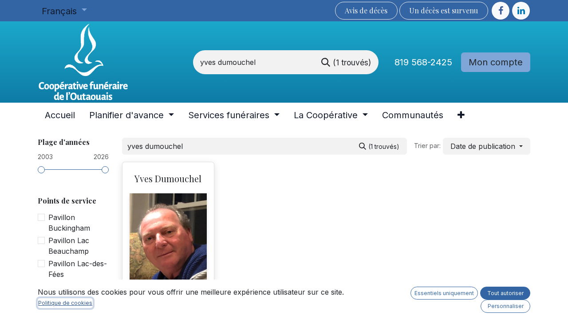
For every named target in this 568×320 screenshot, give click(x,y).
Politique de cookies (65, 303)
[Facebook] (500, 11)
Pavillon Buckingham (69, 222)
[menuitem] (60, 115)
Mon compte (496, 62)
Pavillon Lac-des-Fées (77, 269)
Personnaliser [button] (506, 306)
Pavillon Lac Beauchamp (68, 246)
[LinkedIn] (521, 11)
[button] (486, 146)
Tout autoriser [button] (505, 293)
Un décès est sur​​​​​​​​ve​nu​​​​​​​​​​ (443, 10)
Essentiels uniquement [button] (444, 293)
